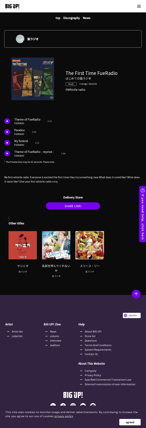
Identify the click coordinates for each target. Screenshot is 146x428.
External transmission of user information (110, 384)
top (58, 18)
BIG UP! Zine (52, 324)
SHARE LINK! (73, 206)
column (54, 336)
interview (55, 340)
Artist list (17, 331)
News (86, 18)
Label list (17, 336)
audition (55, 345)
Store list (90, 336)
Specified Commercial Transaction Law (108, 379)
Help (81, 324)
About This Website (91, 363)
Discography (71, 18)
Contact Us (91, 354)
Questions (91, 340)
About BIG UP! (93, 331)
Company (90, 370)
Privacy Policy (93, 375)
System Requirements (98, 349)
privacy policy (63, 416)
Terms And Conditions (98, 345)
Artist (9, 324)
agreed (130, 422)
